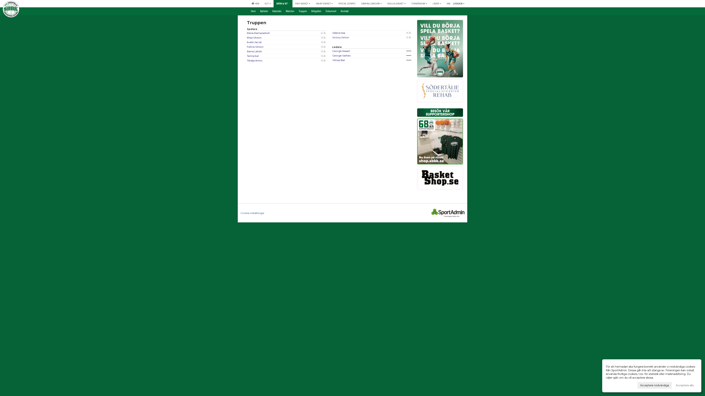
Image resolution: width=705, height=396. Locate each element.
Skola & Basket (395, 3)
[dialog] (651, 375)
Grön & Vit (282, 3)
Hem (256, 3)
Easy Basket (301, 3)
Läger (436, 3)
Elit (267, 3)
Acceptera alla (685, 385)
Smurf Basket (323, 3)
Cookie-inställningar (252, 213)
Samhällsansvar (370, 3)
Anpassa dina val (616, 384)
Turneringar (418, 3)
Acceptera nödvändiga (654, 385)
